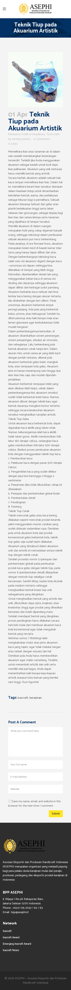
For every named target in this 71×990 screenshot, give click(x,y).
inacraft (23, 697)
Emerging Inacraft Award (17, 944)
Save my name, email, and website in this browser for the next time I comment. (34, 803)
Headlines (38, 134)
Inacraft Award (11, 937)
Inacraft (7, 931)
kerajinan (36, 697)
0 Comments (41, 139)
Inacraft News (11, 950)
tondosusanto (21, 139)
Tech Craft (53, 134)
